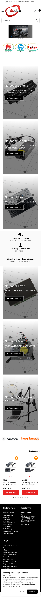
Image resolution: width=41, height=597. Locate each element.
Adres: (5, 554)
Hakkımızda (7, 517)
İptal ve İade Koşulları (10, 531)
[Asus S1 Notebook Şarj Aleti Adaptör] (11, 467)
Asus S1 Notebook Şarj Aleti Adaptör (9, 484)
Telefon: (6, 545)
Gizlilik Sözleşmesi (9, 522)
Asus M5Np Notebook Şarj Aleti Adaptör (30, 484)
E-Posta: (6, 550)
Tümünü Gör (33, 451)
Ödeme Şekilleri (8, 513)
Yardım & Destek (8, 515)
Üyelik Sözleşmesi (9, 529)
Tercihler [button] (22, 591)
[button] (2, 11)
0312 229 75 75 (12, 2)
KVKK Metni (6, 520)
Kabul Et (32, 591)
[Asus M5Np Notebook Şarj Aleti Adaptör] (30, 467)
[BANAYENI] (10, 439)
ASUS (5, 480)
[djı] (20, 31)
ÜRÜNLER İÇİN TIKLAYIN (14, 98)
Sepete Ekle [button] (11, 492)
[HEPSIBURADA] (30, 439)
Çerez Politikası (8, 533)
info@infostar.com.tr (27, 2)
